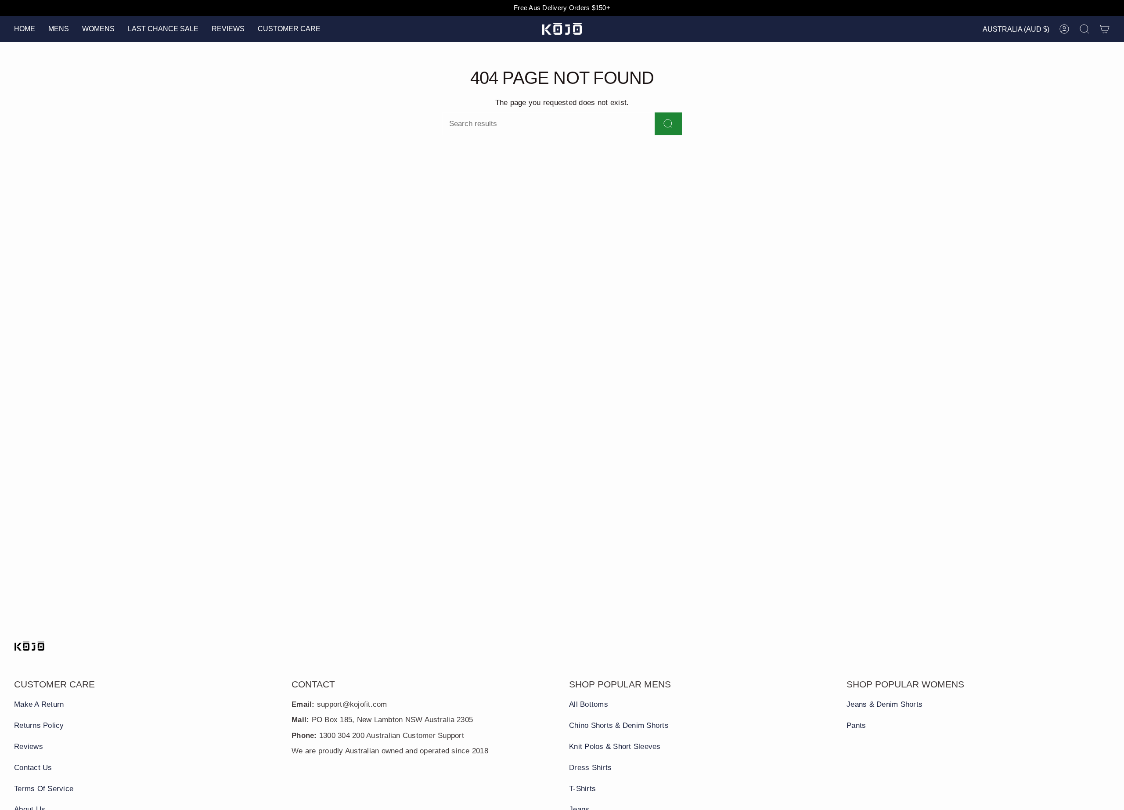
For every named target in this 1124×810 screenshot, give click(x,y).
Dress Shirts (590, 767)
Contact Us (33, 767)
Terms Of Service (43, 789)
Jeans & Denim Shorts (884, 704)
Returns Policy (39, 725)
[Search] (668, 123)
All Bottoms (588, 704)
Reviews (28, 746)
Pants (856, 725)
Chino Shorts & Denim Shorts (619, 725)
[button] (59, 29)
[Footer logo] (29, 646)
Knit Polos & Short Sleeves (615, 746)
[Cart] (1105, 29)
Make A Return (39, 704)
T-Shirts (582, 789)
